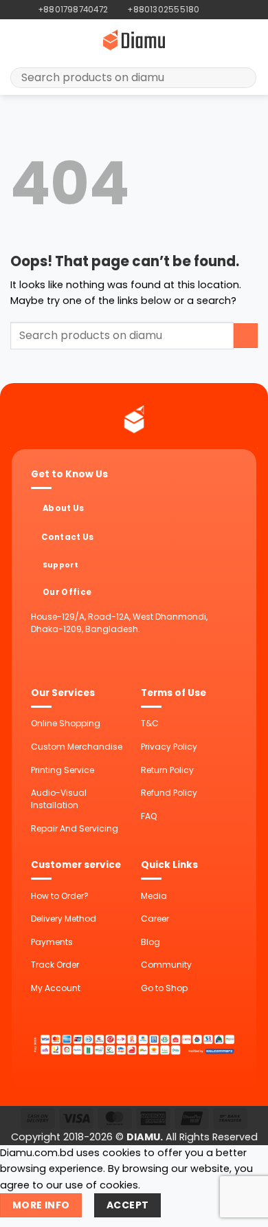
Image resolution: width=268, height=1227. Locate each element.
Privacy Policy (169, 746)
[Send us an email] (234, 10)
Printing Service (62, 770)
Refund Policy (169, 793)
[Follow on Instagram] (222, 10)
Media (154, 896)
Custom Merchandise (76, 746)
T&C (150, 723)
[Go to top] (241, 1209)
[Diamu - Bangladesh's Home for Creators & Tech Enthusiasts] (134, 40)
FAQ (149, 816)
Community (166, 964)
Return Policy (167, 770)
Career (155, 918)
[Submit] (241, 77)
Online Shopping (65, 723)
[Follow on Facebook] (210, 10)
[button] (17, 40)
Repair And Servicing (74, 828)
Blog (150, 942)
